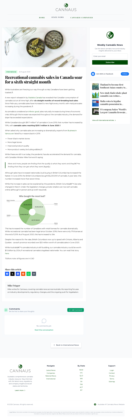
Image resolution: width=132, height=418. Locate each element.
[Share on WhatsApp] (29, 274)
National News (50, 376)
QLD (81, 376)
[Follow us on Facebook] (95, 404)
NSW (81, 370)
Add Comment (76, 310)
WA (81, 379)
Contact (112, 373)
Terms (112, 379)
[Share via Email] (34, 274)
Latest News (50, 370)
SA (81, 381)
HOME (42, 18)
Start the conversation (44, 330)
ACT (81, 387)
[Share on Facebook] (7, 274)
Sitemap (112, 382)
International (50, 379)
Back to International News (67, 345)
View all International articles (103, 120)
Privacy (111, 376)
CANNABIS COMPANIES (81, 18)
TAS (81, 384)
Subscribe (110, 62)
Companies (51, 373)
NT (81, 390)
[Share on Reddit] (23, 274)
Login (112, 370)
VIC (81, 373)
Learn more (19, 390)
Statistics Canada (35, 98)
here (7, 253)
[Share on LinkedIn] (18, 274)
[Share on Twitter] (12, 274)
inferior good (33, 112)
